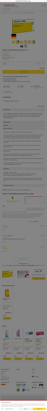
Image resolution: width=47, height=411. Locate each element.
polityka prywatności (9, 408)
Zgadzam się (39, 408)
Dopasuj (25, 408)
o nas (2, 408)
